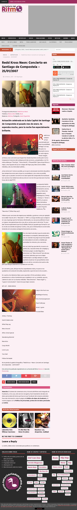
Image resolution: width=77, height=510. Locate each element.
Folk (71, 478)
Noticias (57, 38)
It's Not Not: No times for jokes (23, 431)
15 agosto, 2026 (66, 212)
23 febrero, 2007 (9, 77)
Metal (21, 42)
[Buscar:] (65, 50)
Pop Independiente (67, 482)
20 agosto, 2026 (66, 190)
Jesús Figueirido (25, 116)
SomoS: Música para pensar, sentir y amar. (67, 187)
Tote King (45, 498)
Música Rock (12, 114)
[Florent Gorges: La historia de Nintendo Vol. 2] (56, 234)
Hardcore (65, 478)
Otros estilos (5, 46)
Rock (3, 42)
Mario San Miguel (39, 486)
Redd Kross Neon (22, 112)
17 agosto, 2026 (66, 202)
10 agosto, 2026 (66, 225)
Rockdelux (43, 467)
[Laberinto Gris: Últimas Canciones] (9, 420)
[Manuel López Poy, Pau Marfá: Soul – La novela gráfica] (56, 199)
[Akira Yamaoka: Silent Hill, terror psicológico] (56, 167)
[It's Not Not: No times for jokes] (26, 420)
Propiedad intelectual (9, 463)
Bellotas (10, 116)
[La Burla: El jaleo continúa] (56, 210)
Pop (61, 42)
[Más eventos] (56, 145)
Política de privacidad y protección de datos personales (14, 458)
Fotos (50, 38)
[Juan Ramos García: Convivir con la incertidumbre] (56, 177)
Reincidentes (41, 495)
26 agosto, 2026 (66, 169)
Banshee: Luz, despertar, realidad (42, 431)
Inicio (3, 38)
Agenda (65, 38)
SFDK (40, 475)
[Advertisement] (52, 20)
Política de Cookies (9, 461)
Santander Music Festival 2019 (34, 498)
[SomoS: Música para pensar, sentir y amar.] (56, 189)
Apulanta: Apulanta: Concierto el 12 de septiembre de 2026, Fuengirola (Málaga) (68, 122)
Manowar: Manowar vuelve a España (68, 110)
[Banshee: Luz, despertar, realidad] (42, 420)
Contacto (4, 2)
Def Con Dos (34, 458)
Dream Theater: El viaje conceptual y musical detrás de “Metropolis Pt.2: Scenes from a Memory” (66, 247)
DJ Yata (30, 482)
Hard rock (68, 494)
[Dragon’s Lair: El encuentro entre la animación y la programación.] (56, 221)
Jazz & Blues (42, 42)
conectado (18, 446)
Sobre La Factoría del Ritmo (17, 2)
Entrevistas (12, 38)
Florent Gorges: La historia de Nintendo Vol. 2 (67, 233)
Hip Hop (65, 458)
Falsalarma (41, 489)
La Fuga (43, 482)
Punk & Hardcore (31, 42)
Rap (69, 462)
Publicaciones (40, 38)
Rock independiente (63, 475)
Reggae (54, 491)
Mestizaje (68, 491)
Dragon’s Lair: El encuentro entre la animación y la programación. (66, 220)
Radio (73, 38)
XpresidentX (32, 475)
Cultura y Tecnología (19, 46)
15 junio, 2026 (66, 253)
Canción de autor (66, 485)
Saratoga (44, 501)
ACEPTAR (39, 508)
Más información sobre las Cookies (13, 467)
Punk (66, 467)
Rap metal (61, 491)
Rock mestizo (56, 485)
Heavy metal (57, 467)
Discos (31, 38)
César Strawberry (32, 492)
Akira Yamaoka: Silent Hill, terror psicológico (68, 166)
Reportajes (22, 38)
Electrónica (52, 42)
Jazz (59, 478)
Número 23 (41, 369)
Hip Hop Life (43, 471)
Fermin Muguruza (35, 462)
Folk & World (68, 42)
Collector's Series (32, 489)
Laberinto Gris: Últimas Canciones (8, 431)
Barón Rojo (32, 467)
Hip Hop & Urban (12, 42)
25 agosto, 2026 (66, 181)
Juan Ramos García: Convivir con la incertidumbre (67, 177)
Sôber (36, 482)
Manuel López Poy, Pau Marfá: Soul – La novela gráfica (67, 198)
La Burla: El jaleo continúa (66, 209)
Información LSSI (8, 465)
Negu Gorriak (42, 479)
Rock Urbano (64, 488)
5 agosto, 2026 (66, 237)
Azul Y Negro (41, 492)
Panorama (5, 371)
